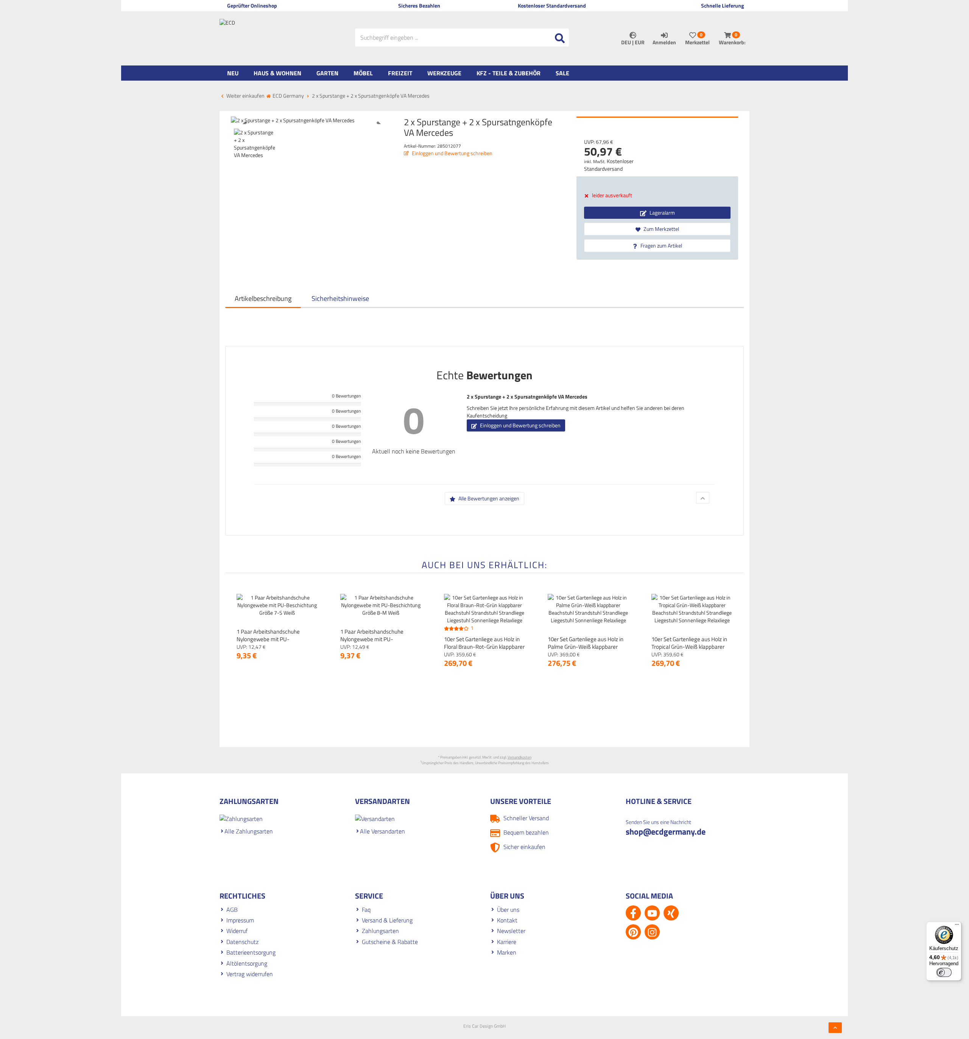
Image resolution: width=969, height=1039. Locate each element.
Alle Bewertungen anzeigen (488, 498)
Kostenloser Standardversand (609, 165)
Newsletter (511, 930)
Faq (366, 909)
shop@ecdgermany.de (666, 831)
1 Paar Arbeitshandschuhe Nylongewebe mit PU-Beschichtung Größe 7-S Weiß (272, 639)
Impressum (240, 920)
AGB (232, 909)
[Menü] (956, 926)
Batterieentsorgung (251, 952)
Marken (506, 952)
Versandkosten (519, 757)
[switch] (944, 972)
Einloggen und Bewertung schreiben (451, 153)
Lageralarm (661, 213)
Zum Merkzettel (660, 229)
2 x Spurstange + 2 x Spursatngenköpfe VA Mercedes (527, 396)
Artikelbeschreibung (263, 298)
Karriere (506, 941)
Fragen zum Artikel (660, 245)
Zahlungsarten (380, 930)
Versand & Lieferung (387, 920)
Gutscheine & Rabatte (390, 941)
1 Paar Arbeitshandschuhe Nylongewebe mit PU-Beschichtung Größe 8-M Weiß (377, 639)
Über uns (508, 909)
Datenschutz (242, 941)
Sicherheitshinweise (340, 298)
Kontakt (507, 920)
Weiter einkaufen (245, 96)
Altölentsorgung (246, 963)
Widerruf (237, 930)
